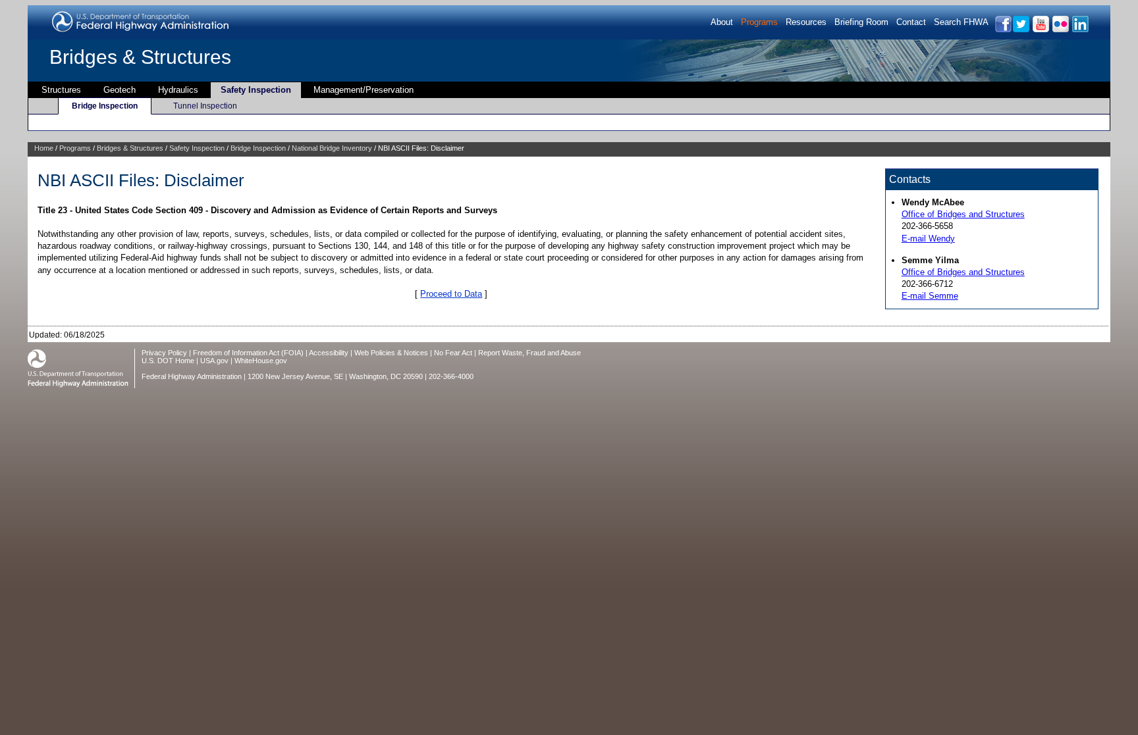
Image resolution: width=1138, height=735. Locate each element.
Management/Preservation (363, 90)
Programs (759, 22)
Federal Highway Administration (192, 376)
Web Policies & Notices (391, 353)
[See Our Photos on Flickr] (1060, 30)
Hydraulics (178, 90)
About (722, 22)
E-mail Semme (930, 296)
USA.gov (214, 361)
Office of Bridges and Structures (963, 214)
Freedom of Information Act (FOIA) (248, 353)
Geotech (119, 90)
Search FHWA (961, 22)
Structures (61, 90)
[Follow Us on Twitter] (1020, 30)
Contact (911, 22)
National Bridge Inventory (332, 148)
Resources (806, 22)
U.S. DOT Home (168, 361)
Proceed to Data (451, 294)
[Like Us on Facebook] (1003, 30)
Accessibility (328, 353)
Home (43, 148)
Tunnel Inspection (205, 106)
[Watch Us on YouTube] (1040, 30)
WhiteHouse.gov (260, 361)
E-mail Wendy (928, 238)
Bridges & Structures (140, 57)
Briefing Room (861, 22)
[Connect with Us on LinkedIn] (1080, 30)
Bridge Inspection (105, 106)
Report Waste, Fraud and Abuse (529, 353)
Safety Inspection (256, 90)
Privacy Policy (164, 353)
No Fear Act (453, 353)
